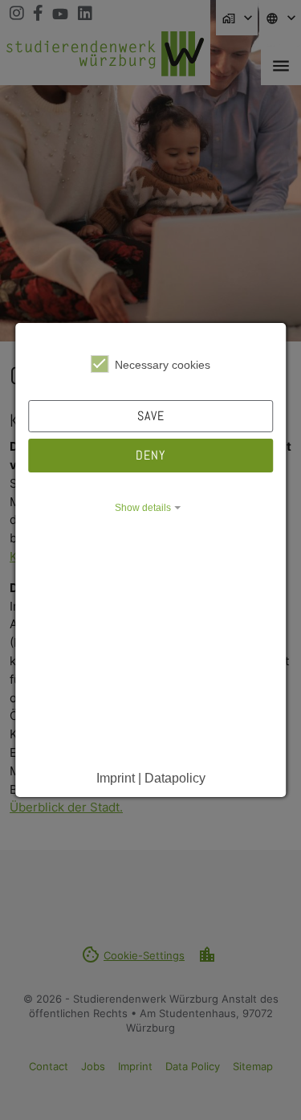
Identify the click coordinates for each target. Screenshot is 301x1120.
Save (151, 415)
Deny (150, 455)
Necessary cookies (162, 364)
